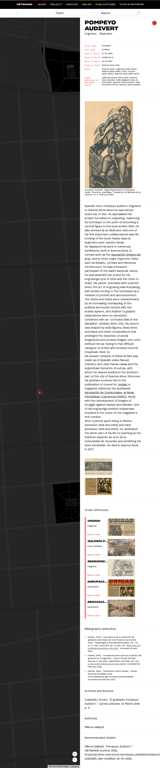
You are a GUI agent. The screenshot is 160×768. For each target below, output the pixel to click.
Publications (105, 5)
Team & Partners (131, 5)
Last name (90, 50)
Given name (90, 46)
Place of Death (92, 65)
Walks (86, 5)
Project (56, 5)
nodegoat (75, 766)
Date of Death (92, 61)
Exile (87, 69)
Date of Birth (92, 53)
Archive (72, 5)
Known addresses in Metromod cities (91, 81)
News (42, 5)
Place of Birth (92, 57)
